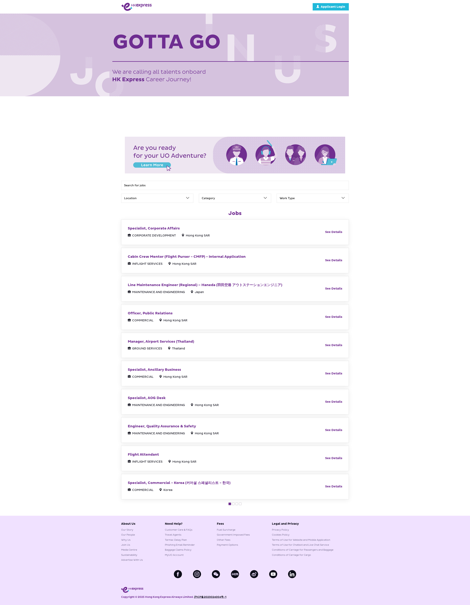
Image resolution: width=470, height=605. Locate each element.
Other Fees (223, 539)
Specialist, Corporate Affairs (154, 228)
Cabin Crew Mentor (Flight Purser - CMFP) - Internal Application (187, 256)
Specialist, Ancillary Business (154, 369)
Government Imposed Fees (233, 534)
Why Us (126, 539)
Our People (128, 534)
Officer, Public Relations (150, 313)
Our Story (127, 529)
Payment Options (227, 544)
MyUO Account (174, 555)
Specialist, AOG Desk (147, 398)
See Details (333, 232)
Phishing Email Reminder (180, 544)
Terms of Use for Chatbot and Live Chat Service (300, 544)
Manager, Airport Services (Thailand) (161, 341)
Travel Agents (173, 534)
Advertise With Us (132, 560)
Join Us (125, 544)
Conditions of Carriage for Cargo (291, 555)
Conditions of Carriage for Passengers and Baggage (302, 549)
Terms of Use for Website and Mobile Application (301, 539)
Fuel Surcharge (226, 529)
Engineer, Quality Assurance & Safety (162, 426)
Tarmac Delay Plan (176, 539)
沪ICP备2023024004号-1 (210, 597)
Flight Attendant (143, 454)
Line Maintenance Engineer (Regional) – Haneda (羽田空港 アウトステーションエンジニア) (205, 285)
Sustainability (129, 555)
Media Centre (129, 549)
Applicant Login (333, 7)
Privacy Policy (280, 529)
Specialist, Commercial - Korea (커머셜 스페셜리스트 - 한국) (179, 483)
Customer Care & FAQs (178, 529)
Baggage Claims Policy (178, 549)
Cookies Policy (281, 534)
